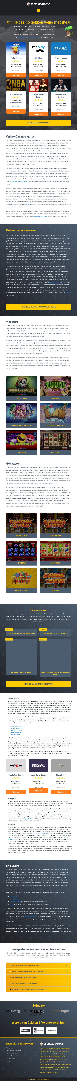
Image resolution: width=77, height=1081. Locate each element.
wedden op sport (31, 916)
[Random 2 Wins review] (55, 523)
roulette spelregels (42, 833)
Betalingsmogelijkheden (13, 1050)
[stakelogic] (61, 1011)
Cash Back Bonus (16, 732)
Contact (8, 1061)
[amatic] (28, 1011)
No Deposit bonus (16, 730)
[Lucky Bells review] (55, 550)
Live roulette (13, 896)
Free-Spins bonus (16, 728)
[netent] (11, 1011)
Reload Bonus (15, 734)
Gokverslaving (10, 1058)
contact (68, 292)
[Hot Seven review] (21, 550)
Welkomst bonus (16, 726)
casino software (55, 282)
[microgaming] (19, 1011)
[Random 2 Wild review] (21, 523)
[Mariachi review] (55, 385)
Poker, (12, 904)
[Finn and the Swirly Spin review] (55, 413)
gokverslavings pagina (40, 216)
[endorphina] (47, 1011)
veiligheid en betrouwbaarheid (28, 37)
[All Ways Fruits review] (21, 577)
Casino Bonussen (11, 1053)
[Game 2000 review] (55, 577)
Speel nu (16, 75)
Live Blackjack (14, 899)
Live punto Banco (15, 901)
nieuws (27, 204)
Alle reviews (9, 1048)
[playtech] (38, 1014)
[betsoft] (38, 1011)
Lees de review (16, 70)
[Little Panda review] (21, 385)
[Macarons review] (55, 440)
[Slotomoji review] (21, 440)
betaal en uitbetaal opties (19, 181)
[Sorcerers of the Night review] (21, 413)
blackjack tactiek (27, 819)
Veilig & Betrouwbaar (12, 1056)
